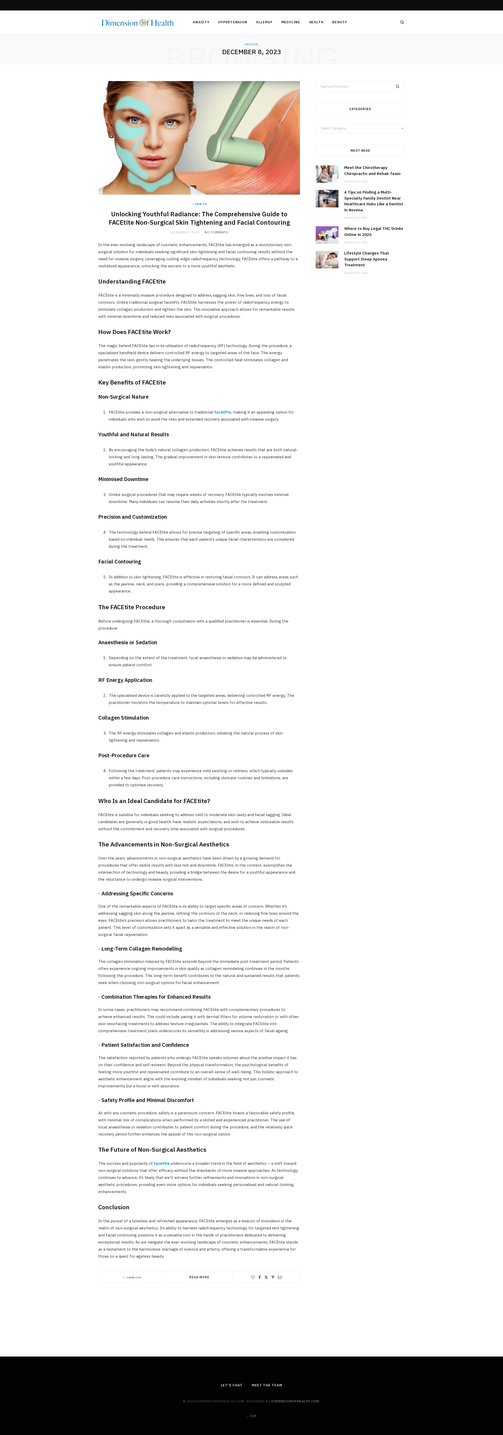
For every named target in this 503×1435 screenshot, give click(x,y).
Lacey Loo (134, 1277)
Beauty (339, 22)
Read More (199, 1277)
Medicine (290, 22)
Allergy (264, 22)
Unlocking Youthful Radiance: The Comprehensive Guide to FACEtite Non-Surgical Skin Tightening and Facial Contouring (199, 218)
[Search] (400, 22)
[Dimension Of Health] (137, 23)
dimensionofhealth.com (295, 1401)
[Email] (280, 1277)
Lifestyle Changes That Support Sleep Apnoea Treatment (366, 259)
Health (316, 22)
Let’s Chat (232, 1385)
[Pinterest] (273, 1277)
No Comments (216, 232)
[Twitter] (266, 1277)
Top (252, 1416)
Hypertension (232, 22)
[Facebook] (260, 1277)
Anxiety (201, 22)
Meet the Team (267, 1385)
